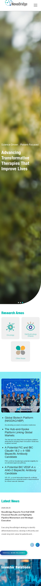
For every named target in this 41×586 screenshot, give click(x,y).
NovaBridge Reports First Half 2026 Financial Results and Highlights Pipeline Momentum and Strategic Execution (17, 516)
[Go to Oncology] (10, 328)
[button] (18, 302)
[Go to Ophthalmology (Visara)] (31, 328)
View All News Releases (14, 553)
